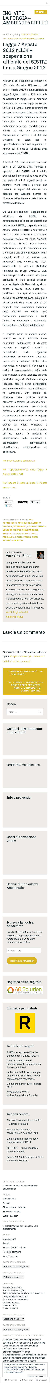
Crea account (9, 1198)
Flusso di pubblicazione (14, 1207)
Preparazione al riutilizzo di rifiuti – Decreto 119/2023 (24, 1121)
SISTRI (35, 537)
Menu (42, 12)
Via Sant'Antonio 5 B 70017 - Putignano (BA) (14, 1289)
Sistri (41, 38)
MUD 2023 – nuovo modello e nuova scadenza (23, 1149)
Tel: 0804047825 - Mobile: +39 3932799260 (23, 1293)
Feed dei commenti (12, 1211)
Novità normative (28, 38)
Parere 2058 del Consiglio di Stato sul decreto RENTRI (25, 1158)
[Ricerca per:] (47, 3)
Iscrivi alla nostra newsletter (20, 924)
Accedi (6, 1202)
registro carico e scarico (17, 533)
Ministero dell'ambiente (25, 530)
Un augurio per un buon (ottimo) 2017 (24, 1085)
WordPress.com (10, 1215)
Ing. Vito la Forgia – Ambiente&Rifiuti (25, 18)
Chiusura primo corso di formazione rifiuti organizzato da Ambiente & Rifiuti (24, 1064)
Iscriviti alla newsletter (22, 960)
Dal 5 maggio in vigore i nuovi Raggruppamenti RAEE (22, 1140)
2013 (31, 519)
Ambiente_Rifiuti (30, 35)
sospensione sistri (13, 540)
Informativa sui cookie (15, 1372)
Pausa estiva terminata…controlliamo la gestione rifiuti (22, 1131)
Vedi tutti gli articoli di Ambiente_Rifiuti (17, 614)
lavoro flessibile (36, 526)
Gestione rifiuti (11, 38)
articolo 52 (24, 523)
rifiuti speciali (23, 537)
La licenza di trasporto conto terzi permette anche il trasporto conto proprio (24, 686)
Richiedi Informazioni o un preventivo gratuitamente (20, 1187)
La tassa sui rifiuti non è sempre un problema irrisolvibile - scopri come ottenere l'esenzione (24, 1075)
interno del (19, 526)
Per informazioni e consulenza (19, 460)
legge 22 (7, 530)
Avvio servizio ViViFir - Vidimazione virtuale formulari (22, 1093)
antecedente (10, 523)
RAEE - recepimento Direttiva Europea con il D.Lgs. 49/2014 (23, 1053)
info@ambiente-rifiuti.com (15, 1296)
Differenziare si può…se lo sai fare (26, 673)
